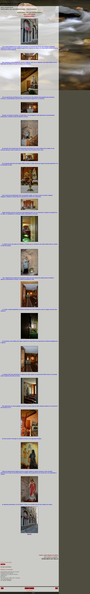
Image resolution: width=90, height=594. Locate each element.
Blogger (33, 592)
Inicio (29, 588)
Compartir (3, 564)
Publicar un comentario (7, 569)
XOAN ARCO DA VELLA (12, 3)
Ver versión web (29, 590)
